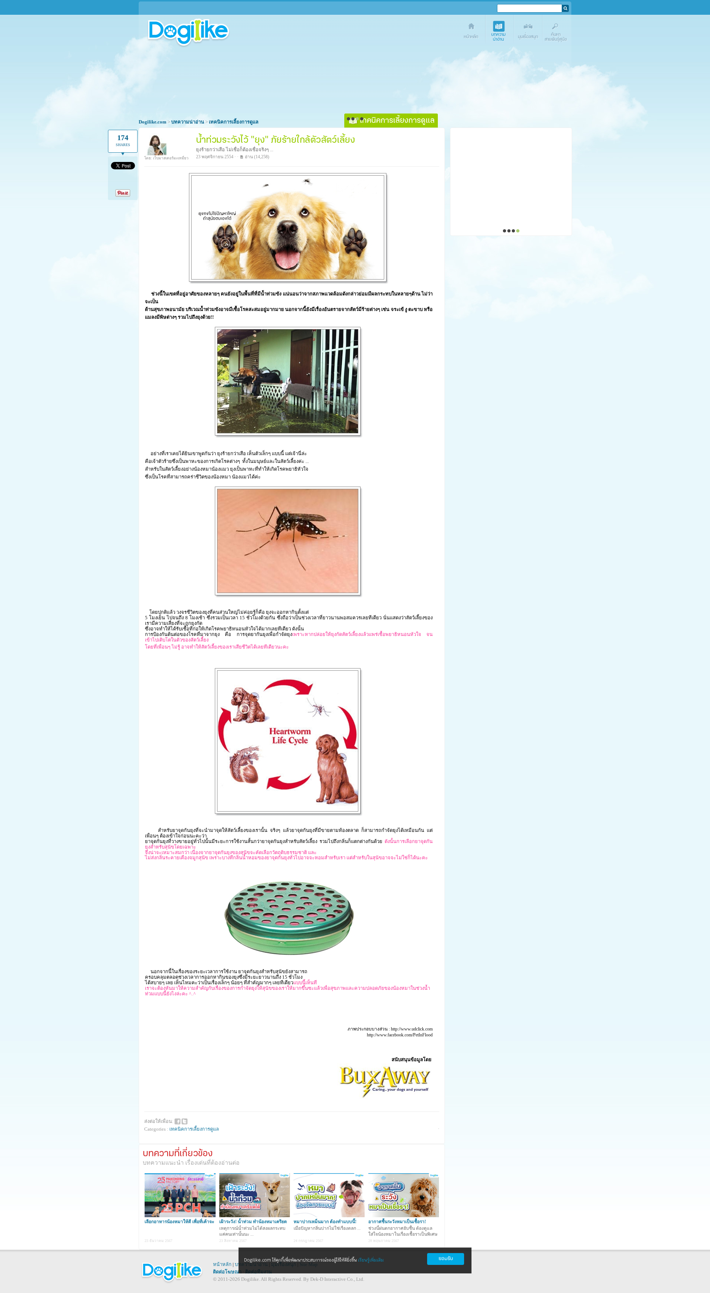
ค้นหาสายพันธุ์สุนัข (557, 32)
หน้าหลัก (222, 1264)
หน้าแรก (471, 32)
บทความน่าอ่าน (500, 32)
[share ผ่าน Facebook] (177, 1121)
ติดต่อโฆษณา (227, 1272)
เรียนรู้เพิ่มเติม (371, 1260)
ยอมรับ (446, 1259)
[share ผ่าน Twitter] (184, 1121)
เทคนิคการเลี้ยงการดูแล (194, 1129)
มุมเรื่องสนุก (528, 32)
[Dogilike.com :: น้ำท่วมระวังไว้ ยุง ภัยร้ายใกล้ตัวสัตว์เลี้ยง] (289, 282)
